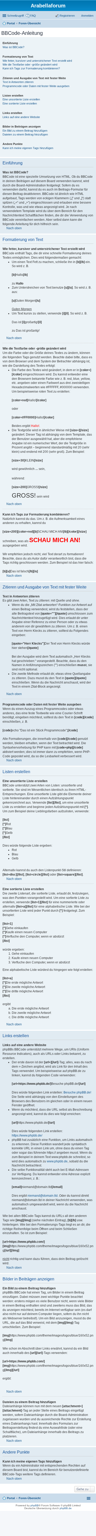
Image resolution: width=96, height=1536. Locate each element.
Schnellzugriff (15, 15)
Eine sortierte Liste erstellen (20, 103)
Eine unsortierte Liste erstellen (21, 99)
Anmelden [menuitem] (87, 15)
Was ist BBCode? (13, 47)
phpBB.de (66, 1508)
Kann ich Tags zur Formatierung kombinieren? (31, 68)
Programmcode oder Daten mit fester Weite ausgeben (36, 86)
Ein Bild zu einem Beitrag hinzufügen (25, 130)
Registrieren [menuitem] (67, 15)
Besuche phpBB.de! (77, 1092)
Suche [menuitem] (91, 24)
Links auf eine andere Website (21, 117)
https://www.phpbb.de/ (27, 1135)
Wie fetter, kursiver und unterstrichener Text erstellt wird (37, 60)
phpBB (34, 1505)
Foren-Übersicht (30, 1498)
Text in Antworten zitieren (18, 81)
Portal (11, 23)
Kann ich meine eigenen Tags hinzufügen (28, 148)
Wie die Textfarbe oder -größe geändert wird (30, 64)
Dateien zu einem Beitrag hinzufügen (25, 134)
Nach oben (14, 228)
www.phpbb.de (57, 1161)
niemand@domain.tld (43, 1195)
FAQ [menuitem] (33, 15)
